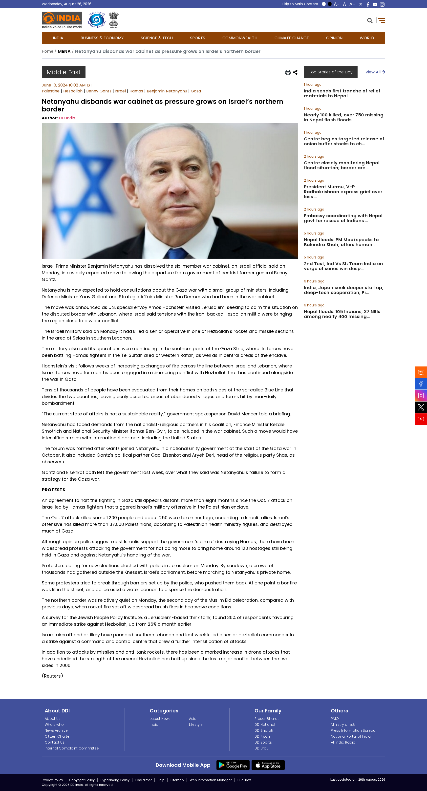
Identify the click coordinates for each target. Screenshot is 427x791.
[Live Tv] (421, 372)
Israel (120, 91)
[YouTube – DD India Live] (375, 4)
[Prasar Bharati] (97, 20)
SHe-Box (244, 780)
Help (161, 780)
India (58, 38)
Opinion (334, 38)
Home (47, 51)
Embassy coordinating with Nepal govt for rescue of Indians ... (343, 218)
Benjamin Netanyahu (167, 91)
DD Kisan (262, 736)
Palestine (51, 91)
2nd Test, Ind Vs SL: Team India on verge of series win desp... (343, 266)
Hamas (136, 91)
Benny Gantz (98, 91)
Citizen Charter (58, 736)
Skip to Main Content (300, 3)
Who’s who (54, 724)
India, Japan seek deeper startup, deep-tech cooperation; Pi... (343, 290)
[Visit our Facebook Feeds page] (421, 383)
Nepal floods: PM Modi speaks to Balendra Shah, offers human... (341, 242)
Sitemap (177, 780)
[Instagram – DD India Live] (382, 4)
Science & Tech (157, 38)
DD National (265, 724)
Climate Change (292, 38)
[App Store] (268, 764)
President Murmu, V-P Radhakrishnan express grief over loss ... (343, 191)
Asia (192, 718)
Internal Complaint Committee (72, 748)
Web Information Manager (211, 780)
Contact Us (54, 742)
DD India (67, 118)
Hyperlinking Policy (115, 780)
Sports (197, 38)
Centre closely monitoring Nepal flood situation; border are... (342, 165)
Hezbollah (73, 91)
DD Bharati (264, 730)
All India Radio (343, 742)
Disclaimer (143, 780)
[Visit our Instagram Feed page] (421, 395)
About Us (53, 718)
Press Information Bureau (353, 730)
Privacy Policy (52, 780)
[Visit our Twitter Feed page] (421, 407)
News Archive (56, 730)
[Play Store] (233, 764)
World (367, 38)
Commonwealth (239, 38)
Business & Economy (102, 38)
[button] (370, 20)
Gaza (196, 91)
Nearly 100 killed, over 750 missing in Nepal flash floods (344, 117)
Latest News (160, 718)
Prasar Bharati (267, 718)
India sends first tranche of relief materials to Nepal (342, 93)
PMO (335, 718)
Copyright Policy (82, 780)
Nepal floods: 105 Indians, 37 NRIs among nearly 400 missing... (342, 314)
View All (373, 72)
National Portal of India (351, 736)
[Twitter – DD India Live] (361, 4)
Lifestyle (196, 724)
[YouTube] (421, 419)
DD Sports (263, 742)
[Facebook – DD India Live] (368, 4)
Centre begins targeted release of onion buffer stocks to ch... (344, 141)
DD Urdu (262, 748)
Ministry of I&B (343, 724)
